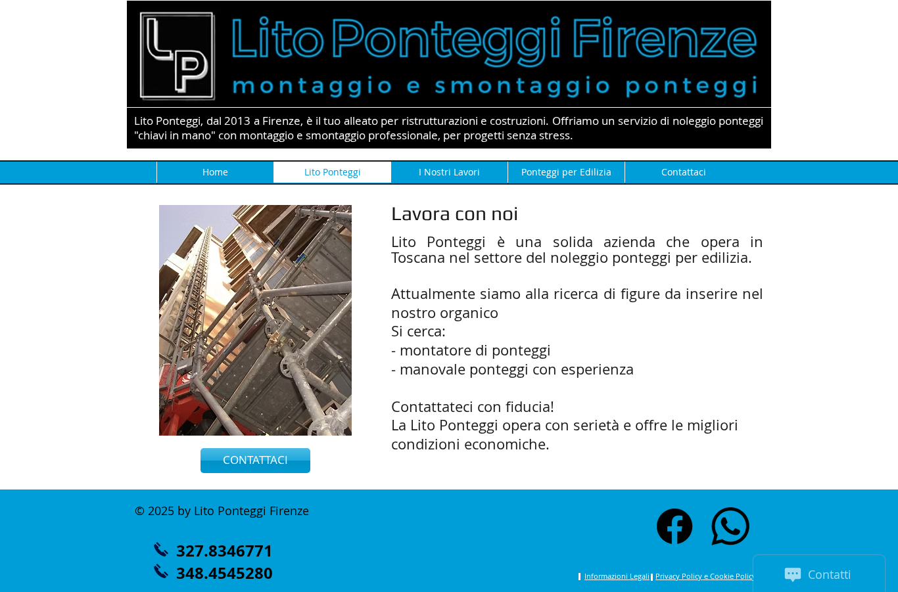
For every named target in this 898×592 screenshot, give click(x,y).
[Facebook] (674, 526)
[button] (255, 460)
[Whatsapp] (730, 526)
